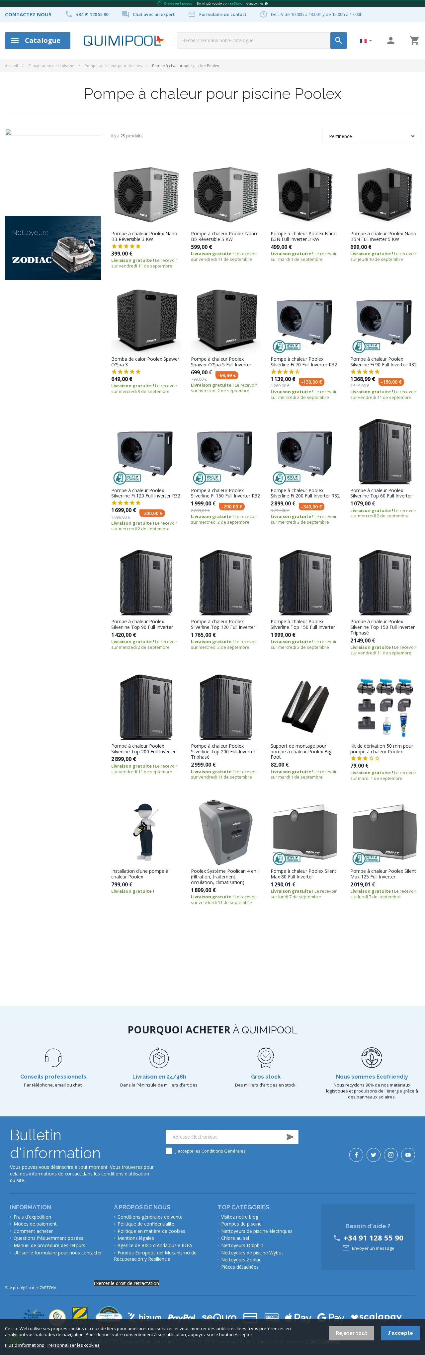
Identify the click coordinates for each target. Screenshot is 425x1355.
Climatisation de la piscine (51, 65)
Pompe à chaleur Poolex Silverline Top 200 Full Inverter (143, 749)
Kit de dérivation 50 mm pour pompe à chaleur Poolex (381, 749)
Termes (87, 1287)
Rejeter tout (351, 1333)
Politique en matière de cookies (151, 1231)
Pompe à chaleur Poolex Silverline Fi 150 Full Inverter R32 (225, 493)
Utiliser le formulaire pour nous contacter (58, 1252)
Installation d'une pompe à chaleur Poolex (139, 874)
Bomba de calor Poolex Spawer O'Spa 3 (145, 362)
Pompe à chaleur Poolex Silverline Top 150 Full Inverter (303, 624)
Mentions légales (136, 1238)
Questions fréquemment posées (48, 1238)
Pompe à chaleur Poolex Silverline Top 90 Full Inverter (142, 624)
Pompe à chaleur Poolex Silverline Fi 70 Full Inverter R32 (304, 362)
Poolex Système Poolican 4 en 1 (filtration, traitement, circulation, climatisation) (225, 876)
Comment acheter (33, 1231)
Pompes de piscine (241, 1224)
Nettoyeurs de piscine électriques (257, 1231)
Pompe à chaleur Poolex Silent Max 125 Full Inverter (383, 874)
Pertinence (340, 136)
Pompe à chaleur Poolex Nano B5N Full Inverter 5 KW (383, 236)
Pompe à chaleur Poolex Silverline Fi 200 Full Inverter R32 (305, 493)
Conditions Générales (224, 1151)
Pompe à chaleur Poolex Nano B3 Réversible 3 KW (144, 236)
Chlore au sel (235, 1238)
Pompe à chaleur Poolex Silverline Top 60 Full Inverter (381, 493)
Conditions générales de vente (150, 1217)
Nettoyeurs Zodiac (241, 1259)
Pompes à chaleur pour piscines (113, 65)
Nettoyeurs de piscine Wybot (252, 1252)
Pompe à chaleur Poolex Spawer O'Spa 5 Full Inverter (221, 362)
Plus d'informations (24, 1345)
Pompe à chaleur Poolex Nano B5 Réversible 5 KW (224, 236)
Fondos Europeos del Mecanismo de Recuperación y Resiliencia (155, 1255)
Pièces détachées (240, 1267)
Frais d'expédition (32, 1217)
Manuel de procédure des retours (49, 1245)
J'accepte (400, 1333)
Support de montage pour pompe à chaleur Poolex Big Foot (301, 751)
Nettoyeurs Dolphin (242, 1245)
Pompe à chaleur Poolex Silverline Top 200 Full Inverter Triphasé (223, 751)
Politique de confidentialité (146, 1224)
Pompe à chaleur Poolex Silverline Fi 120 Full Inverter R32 (145, 493)
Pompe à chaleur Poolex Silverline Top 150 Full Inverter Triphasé (382, 627)
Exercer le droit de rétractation (126, 1283)
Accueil (11, 65)
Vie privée (67, 1287)
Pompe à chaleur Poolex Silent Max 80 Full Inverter (303, 874)
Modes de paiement (35, 1224)
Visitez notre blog (239, 1217)
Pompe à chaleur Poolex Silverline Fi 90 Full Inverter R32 (383, 362)
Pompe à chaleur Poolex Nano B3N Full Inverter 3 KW (304, 236)
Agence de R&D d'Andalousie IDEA (155, 1245)
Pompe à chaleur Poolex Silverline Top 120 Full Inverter (223, 624)
